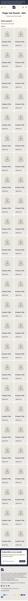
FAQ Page (12, 582)
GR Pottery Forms (7, 588)
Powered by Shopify (5, 590)
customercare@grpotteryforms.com (9, 580)
